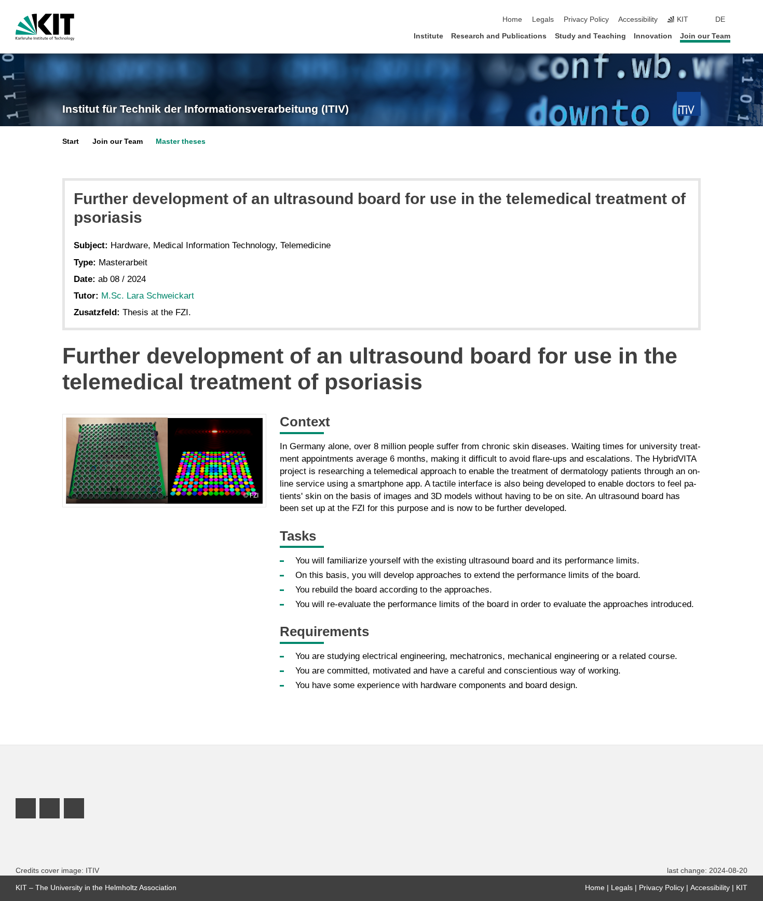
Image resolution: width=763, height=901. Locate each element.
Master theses (181, 141)
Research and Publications (499, 36)
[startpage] (744, 35)
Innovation (653, 36)
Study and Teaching (590, 36)
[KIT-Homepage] (45, 27)
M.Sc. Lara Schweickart (147, 296)
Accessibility (638, 19)
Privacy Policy (586, 19)
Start (70, 141)
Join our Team (705, 36)
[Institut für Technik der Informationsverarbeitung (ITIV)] (689, 104)
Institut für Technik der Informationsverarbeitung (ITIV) (205, 109)
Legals (543, 19)
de (720, 19)
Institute (428, 36)
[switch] (744, 20)
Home (512, 19)
